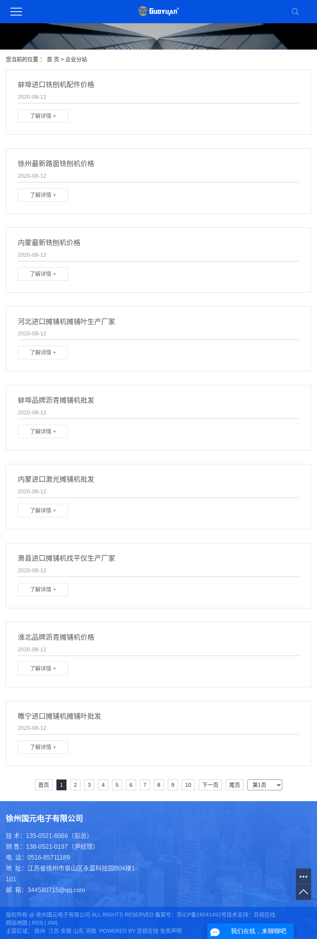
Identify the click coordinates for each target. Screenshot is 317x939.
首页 (43, 785)
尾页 (234, 785)
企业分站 (76, 59)
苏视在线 (264, 915)
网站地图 (16, 923)
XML (53, 923)
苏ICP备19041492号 (202, 915)
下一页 (210, 785)
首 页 (53, 59)
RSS (37, 923)
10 (188, 785)
